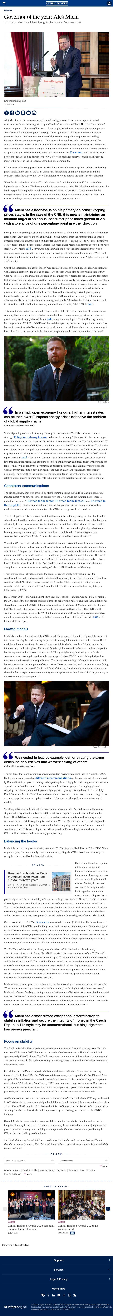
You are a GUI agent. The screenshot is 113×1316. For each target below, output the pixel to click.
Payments (61, 1170)
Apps (69, 1295)
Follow (56, 1154)
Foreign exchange (12, 1174)
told (28, 248)
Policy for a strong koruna (30, 437)
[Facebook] (12, 113)
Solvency (91, 1170)
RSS (74, 1295)
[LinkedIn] (17, 113)
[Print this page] (34, 113)
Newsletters (58, 1295)
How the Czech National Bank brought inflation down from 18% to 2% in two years (27, 877)
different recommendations (53, 777)
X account (76, 152)
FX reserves (42, 922)
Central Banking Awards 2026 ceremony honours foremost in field (31, 1227)
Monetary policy (47, 1170)
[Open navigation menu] (3, 3)
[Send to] (28, 113)
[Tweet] (6, 113)
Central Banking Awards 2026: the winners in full (78, 1227)
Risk (82, 1170)
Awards (8, 10)
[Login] (109, 3)
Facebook (64, 1295)
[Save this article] (23, 113)
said (90, 304)
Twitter (48, 1295)
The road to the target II (70, 500)
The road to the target (40, 500)
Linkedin (53, 1295)
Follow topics (43, 1295)
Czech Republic (30, 1170)
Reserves (73, 1170)
